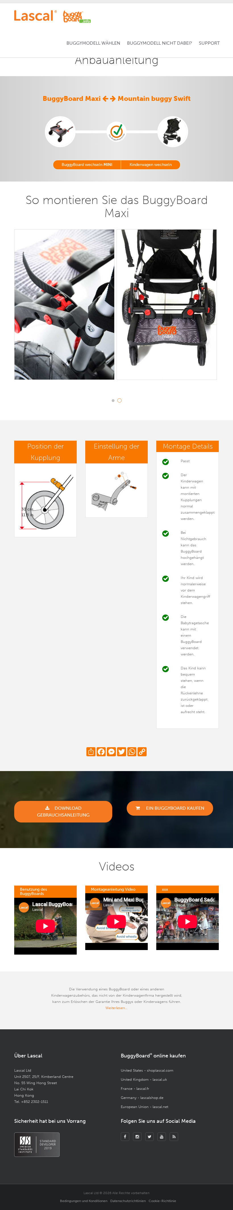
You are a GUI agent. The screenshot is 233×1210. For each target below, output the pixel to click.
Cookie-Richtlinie (162, 1201)
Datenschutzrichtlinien (128, 1201)
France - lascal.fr (135, 1088)
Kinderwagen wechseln (151, 164)
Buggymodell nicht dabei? (159, 43)
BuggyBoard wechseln (87, 164)
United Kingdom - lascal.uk (144, 1079)
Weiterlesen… (116, 1008)
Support (209, 43)
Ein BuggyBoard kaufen (174, 808)
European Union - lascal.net (144, 1107)
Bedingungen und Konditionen (83, 1201)
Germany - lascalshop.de (142, 1098)
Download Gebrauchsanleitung (63, 811)
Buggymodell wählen (93, 43)
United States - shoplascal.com (147, 1070)
